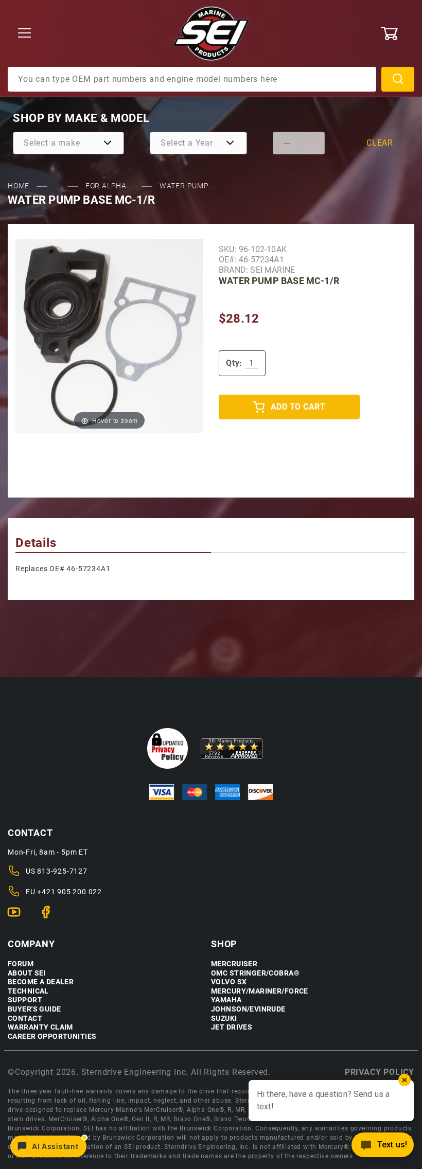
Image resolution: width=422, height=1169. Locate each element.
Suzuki (224, 1018)
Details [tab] (36, 543)
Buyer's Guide (34, 1009)
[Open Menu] (25, 34)
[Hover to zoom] (109, 336)
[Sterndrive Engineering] (211, 33)
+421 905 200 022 (69, 892)
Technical (28, 991)
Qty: (234, 363)
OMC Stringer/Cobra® (255, 973)
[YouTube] (18, 916)
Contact (25, 1018)
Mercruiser (234, 964)
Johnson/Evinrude (248, 1009)
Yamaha (226, 1000)
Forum (20, 964)
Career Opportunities (52, 1036)
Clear (379, 143)
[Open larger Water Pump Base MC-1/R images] (109, 336)
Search (397, 79)
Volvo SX (229, 982)
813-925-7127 (62, 871)
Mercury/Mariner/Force (259, 991)
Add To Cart (298, 407)
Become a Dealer (41, 982)
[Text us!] (382, 1147)
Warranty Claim (40, 1027)
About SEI (27, 973)
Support (25, 1000)
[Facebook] (50, 916)
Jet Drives (231, 1027)
